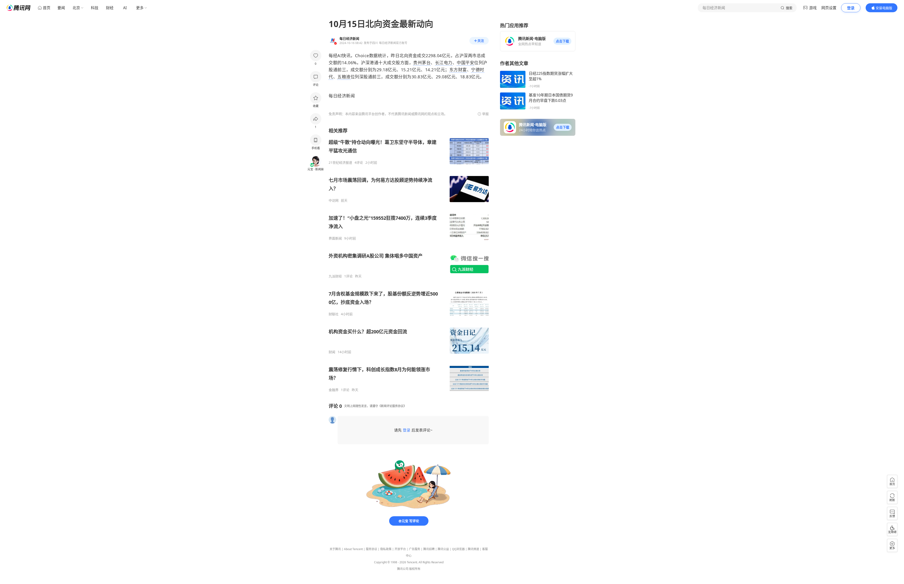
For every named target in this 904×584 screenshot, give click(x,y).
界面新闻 (335, 238)
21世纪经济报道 (340, 162)
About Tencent (353, 549)
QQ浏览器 (458, 549)
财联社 (334, 314)
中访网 (334, 200)
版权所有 (414, 569)
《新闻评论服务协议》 (392, 406)
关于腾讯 (335, 549)
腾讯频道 (473, 549)
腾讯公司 (402, 569)
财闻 (332, 352)
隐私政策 (385, 549)
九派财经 (335, 276)
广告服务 (414, 549)
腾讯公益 (443, 549)
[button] (562, 41)
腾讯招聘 (429, 549)
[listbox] (409, 260)
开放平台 (400, 549)
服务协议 (371, 549)
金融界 (334, 390)
